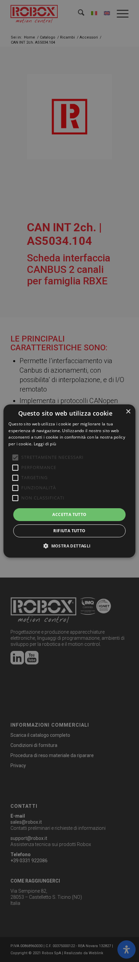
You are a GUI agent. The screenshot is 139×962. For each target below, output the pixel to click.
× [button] (128, 411)
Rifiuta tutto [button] (69, 531)
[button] (69, 545)
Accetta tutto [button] (69, 514)
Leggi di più (45, 444)
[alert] (69, 481)
